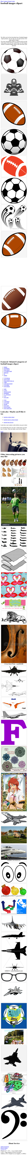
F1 (4, 374)
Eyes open (6, 405)
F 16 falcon (6, 401)
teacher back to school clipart (11, 419)
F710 (5, 400)
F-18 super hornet (8, 383)
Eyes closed (7, 370)
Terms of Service (5, 1146)
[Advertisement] (14, 21)
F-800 (5, 382)
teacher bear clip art (8, 422)
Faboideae (6, 393)
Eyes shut (6, 397)
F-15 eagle (6, 403)
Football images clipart (6, 71)
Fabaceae (6, 372)
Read (2, 431)
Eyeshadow (6, 368)
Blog (2, 1)
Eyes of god (7, 379)
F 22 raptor (6, 385)
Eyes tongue (7, 386)
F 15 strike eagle (8, 371)
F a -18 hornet (7, 394)
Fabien (5, 375)
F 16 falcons (7, 378)
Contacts (5, 1)
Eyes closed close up (9, 381)
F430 (5, 389)
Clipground (8, 1150)
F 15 (5, 396)
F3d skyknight (7, 392)
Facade (5, 404)
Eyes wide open (8, 408)
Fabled (5, 367)
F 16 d (5, 390)
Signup (9, 1)
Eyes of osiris (7, 407)
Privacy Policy (4, 1148)
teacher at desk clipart (9, 417)
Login (13, 1)
